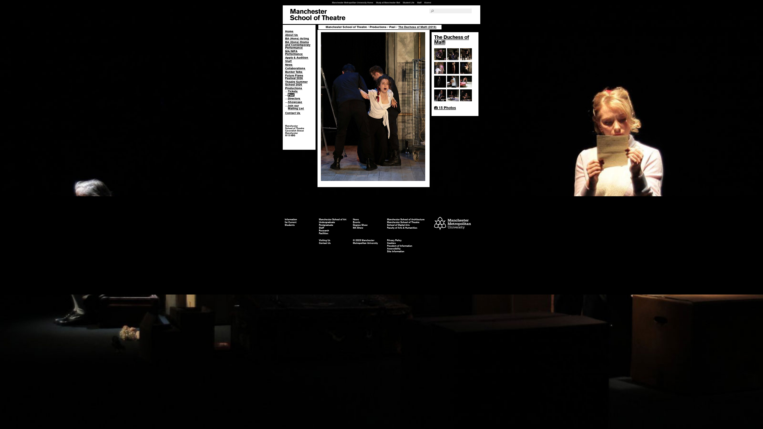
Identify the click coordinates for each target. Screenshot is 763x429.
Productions (293, 88)
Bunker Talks (293, 71)
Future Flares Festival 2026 (294, 77)
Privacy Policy (394, 240)
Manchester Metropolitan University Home (352, 2)
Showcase (295, 102)
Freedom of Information (399, 245)
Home (289, 31)
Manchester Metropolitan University (452, 224)
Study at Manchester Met (388, 2)
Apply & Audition (296, 57)
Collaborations (295, 68)
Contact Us (292, 113)
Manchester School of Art (317, 14)
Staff (419, 2)
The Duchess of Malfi (451, 39)
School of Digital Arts (398, 225)
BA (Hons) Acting (297, 38)
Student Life (408, 2)
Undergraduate (327, 222)
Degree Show (360, 225)
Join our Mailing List (296, 107)
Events (356, 222)
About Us (291, 35)
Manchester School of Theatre (346, 27)
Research (324, 230)
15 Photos (447, 108)
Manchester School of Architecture (406, 219)
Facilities (323, 233)
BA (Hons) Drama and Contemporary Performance (297, 45)
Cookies (391, 243)
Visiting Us (324, 240)
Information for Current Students (291, 222)
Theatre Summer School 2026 (296, 83)
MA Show (358, 227)
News (288, 64)
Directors (294, 98)
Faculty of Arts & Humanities (402, 227)
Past (291, 95)
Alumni (427, 2)
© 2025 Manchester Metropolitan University (365, 241)
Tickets (293, 91)
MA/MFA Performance (294, 53)
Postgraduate (326, 225)
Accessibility (394, 248)
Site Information (395, 251)
